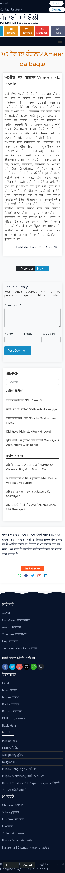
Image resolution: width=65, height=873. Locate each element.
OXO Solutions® (35, 869)
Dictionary (42, 32)
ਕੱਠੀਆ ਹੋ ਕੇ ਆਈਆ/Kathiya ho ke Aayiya (31, 409)
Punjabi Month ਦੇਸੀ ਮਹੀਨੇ (17, 840)
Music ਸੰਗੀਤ (9, 690)
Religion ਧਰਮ (10, 762)
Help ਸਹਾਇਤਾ (10, 641)
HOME (6, 683)
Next (41, 268)
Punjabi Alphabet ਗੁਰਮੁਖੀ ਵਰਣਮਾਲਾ (23, 776)
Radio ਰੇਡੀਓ (9, 725)
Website (49, 333)
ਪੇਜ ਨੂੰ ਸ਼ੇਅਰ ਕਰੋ (32, 568)
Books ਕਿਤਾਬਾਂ (10, 704)
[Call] (41, 667)
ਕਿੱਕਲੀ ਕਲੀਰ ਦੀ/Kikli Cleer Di (24, 400)
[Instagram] (19, 667)
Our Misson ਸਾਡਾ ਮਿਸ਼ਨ (16, 620)
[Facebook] (5, 667)
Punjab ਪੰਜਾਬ (10, 740)
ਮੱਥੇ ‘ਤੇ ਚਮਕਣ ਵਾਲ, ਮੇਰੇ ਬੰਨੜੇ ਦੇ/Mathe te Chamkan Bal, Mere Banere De (29, 467)
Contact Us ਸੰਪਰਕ (11, 9)
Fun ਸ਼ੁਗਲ (7, 826)
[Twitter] (12, 667)
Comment (12, 305)
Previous (27, 268)
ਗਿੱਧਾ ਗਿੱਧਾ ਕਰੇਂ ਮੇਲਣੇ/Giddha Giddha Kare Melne (31, 420)
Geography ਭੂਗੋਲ (12, 755)
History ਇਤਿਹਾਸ (11, 747)
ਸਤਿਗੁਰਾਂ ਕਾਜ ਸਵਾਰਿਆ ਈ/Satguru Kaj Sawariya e (28, 494)
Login (56, 3)
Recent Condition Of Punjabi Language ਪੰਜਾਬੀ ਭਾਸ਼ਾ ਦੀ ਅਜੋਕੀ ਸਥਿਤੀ (30, 786)
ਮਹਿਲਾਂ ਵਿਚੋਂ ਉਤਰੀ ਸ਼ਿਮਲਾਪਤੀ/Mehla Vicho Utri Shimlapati (31, 507)
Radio (57, 32)
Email (29, 333)
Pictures (26, 32)
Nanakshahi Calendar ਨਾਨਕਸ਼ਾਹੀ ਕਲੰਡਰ (25, 847)
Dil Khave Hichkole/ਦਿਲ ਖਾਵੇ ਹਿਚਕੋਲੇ (28, 431)
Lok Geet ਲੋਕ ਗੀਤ (13, 819)
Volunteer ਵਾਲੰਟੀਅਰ (14, 634)
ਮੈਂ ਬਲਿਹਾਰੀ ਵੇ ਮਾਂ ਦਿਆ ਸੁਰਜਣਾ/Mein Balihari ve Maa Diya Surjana (31, 480)
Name (9, 333)
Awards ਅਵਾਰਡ (11, 627)
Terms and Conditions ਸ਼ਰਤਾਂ (19, 648)
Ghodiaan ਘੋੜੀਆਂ (12, 805)
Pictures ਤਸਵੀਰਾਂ (12, 711)
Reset (27, 865)
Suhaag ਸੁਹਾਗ (10, 812)
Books (11, 32)
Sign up (57, 9)
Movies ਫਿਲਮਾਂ (10, 697)
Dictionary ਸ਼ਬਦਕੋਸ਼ (13, 718)
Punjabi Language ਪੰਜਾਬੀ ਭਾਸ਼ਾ (20, 769)
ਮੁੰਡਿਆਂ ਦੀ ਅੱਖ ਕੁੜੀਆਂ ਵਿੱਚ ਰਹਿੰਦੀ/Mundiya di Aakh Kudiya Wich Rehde (32, 442)
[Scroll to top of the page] (59, 870)
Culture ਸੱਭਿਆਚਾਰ (13, 833)
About (4, 3)
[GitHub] (26, 667)
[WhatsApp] (34, 667)
